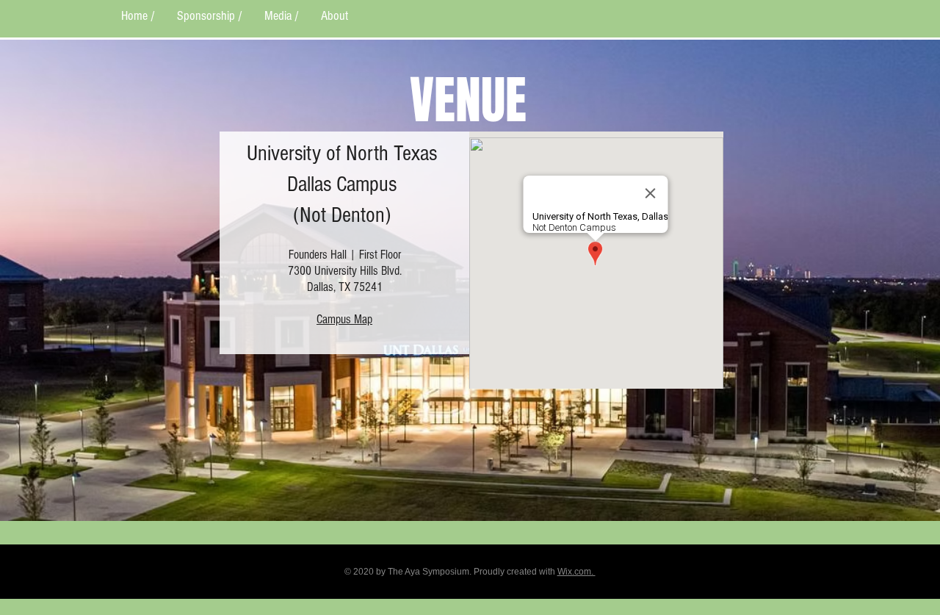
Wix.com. (576, 572)
